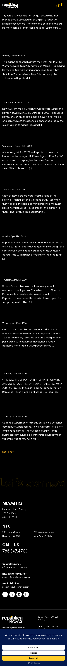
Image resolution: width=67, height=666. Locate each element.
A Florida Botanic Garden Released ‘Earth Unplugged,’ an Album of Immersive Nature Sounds (32, 228)
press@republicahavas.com (15, 587)
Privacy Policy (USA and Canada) (48, 618)
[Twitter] (12, 594)
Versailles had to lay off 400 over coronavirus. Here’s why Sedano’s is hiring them (31, 408)
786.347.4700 (15, 551)
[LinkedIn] (26, 594)
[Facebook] (5, 594)
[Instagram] (19, 594)
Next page (8, 451)
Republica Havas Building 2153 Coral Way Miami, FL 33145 (14, 513)
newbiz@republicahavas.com (16, 577)
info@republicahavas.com (14, 567)
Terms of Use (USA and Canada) (48, 627)
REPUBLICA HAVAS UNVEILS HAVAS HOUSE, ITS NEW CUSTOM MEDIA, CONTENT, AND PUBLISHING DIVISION (30, 95)
